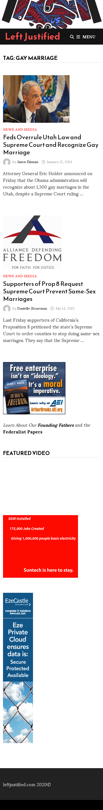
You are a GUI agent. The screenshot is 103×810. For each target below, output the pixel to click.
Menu (89, 36)
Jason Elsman (27, 161)
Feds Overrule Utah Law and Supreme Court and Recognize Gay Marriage (50, 144)
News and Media (20, 129)
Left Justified (32, 36)
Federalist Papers (22, 431)
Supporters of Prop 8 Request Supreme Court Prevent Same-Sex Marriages (49, 291)
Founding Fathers (56, 424)
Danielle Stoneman (32, 308)
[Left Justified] (51, 13)
